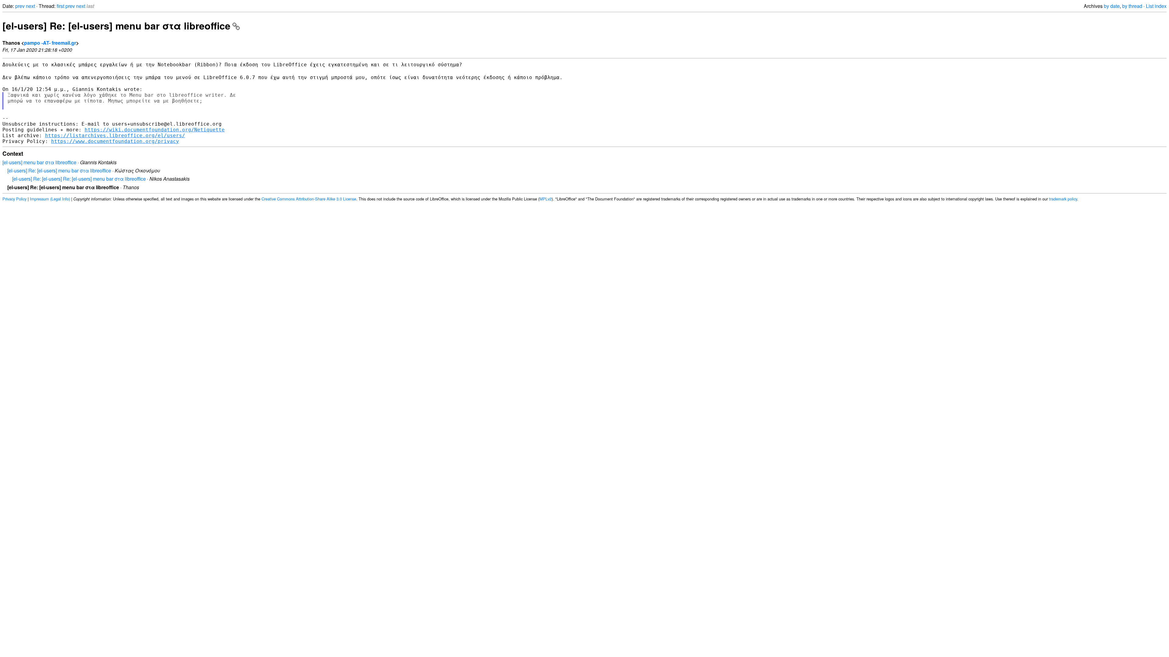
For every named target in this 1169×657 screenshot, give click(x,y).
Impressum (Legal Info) (50, 199)
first (60, 5)
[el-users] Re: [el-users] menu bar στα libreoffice (116, 26)
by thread (1132, 5)
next (30, 5)
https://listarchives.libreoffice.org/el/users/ (115, 135)
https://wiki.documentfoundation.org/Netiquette (155, 130)
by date (1112, 5)
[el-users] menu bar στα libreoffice (39, 162)
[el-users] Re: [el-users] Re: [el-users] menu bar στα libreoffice (79, 178)
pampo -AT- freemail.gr (50, 42)
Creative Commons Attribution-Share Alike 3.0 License (309, 199)
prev (20, 5)
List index (1156, 5)
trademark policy (1063, 199)
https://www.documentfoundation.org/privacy (115, 141)
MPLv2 (545, 199)
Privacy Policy (14, 199)
